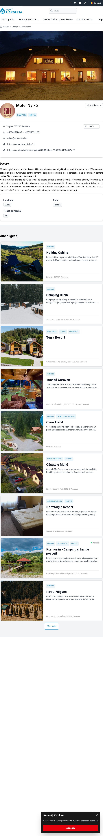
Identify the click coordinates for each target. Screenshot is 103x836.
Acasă (6, 27)
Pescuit (74, 543)
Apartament (51, 331)
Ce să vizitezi (84, 19)
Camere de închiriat (54, 459)
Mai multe (51, 626)
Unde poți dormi (28, 19)
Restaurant (73, 331)
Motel (33, 115)
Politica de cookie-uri (89, 821)
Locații (15, 27)
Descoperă (7, 19)
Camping (21, 115)
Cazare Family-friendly (66, 416)
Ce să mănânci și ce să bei (57, 19)
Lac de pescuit (62, 543)
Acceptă (70, 828)
